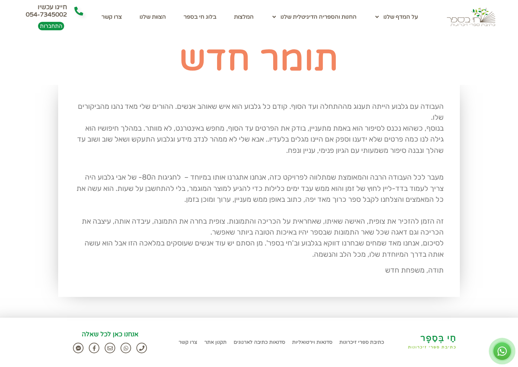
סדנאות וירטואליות (312, 342)
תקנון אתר (215, 342)
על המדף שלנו (400, 16)
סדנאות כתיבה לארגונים (259, 342)
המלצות (244, 16)
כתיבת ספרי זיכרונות (432, 347)
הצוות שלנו (153, 16)
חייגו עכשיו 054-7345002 (46, 11)
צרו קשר (111, 16)
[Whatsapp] (126, 348)
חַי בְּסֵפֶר (438, 338)
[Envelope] (110, 348)
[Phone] (141, 348)
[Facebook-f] (94, 348)
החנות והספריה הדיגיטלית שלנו (318, 16)
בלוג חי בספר (200, 16)
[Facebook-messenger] (78, 348)
